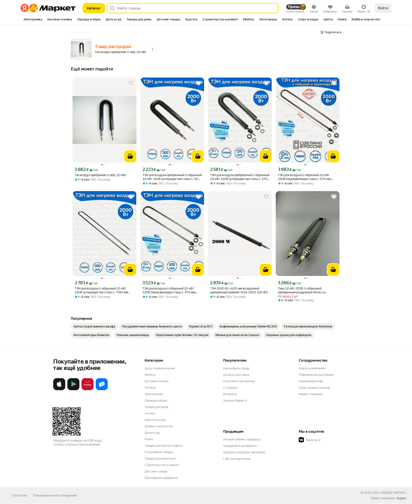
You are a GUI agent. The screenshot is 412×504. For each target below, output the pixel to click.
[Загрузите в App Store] (59, 389)
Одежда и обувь (156, 400)
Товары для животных (160, 458)
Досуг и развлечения (159, 368)
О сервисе (230, 387)
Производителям (311, 381)
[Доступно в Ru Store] (102, 389)
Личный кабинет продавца (241, 439)
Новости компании (312, 368)
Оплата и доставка (236, 374)
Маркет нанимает (311, 394)
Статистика (19, 495)
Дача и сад (152, 432)
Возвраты (230, 394)
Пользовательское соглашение (55, 495)
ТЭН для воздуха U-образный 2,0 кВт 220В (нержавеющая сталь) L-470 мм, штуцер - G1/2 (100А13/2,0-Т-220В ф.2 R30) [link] (169, 290)
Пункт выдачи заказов (314, 387)
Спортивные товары (159, 452)
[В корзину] (130, 156)
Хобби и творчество (159, 426)
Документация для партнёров (244, 452)
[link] (94, 326)
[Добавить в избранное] (131, 83)
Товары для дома (156, 407)
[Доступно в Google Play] (73, 389)
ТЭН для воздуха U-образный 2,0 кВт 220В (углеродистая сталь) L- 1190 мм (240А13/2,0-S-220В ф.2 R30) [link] (101, 290)
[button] (329, 440)
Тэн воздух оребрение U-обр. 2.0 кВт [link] (100, 175)
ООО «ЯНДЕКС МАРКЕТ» (389, 492)
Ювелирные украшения (161, 478)
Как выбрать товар (236, 368)
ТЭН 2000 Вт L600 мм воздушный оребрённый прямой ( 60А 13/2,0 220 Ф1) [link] (239, 290)
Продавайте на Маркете (240, 446)
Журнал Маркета (235, 400)
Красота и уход (155, 420)
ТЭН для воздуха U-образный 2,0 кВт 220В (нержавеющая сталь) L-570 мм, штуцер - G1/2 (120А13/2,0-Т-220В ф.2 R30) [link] (304, 177)
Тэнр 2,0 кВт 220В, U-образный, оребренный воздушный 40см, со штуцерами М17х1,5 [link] (301, 290)
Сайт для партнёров (237, 458)
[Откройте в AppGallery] (88, 389)
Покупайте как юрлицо (239, 381)
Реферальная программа (316, 374)
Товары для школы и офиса (163, 445)
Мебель (150, 374)
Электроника (154, 394)
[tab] (33, 20)
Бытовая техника (156, 381)
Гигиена (150, 387)
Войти (383, 8)
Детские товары (156, 471)
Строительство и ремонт (162, 465)
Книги (149, 439)
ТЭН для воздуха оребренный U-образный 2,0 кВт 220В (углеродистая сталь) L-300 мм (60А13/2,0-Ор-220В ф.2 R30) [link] (172, 177)
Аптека (150, 413)
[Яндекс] (401, 498)
